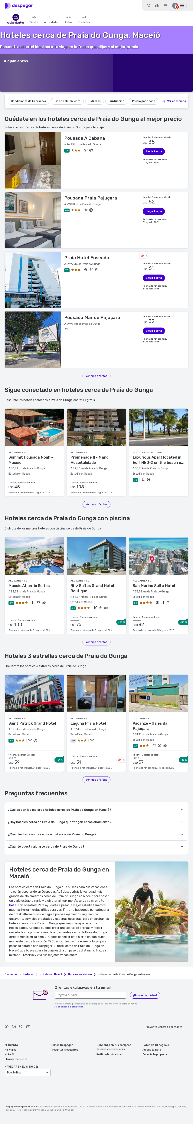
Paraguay (10, 1110)
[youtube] (28, 1027)
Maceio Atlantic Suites (29, 585)
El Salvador (125, 1106)
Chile (81, 1106)
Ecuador (113, 1106)
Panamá (182, 1106)
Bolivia (66, 1106)
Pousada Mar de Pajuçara (92, 317)
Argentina (56, 1106)
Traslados (84, 22)
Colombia (90, 1106)
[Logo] (19, 6)
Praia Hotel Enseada (86, 257)
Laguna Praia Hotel (88, 723)
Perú (18, 1110)
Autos (68, 22)
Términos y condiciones (110, 1049)
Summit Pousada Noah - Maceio (30, 460)
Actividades (51, 22)
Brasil (74, 1106)
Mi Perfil (9, 1054)
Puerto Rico (44, 1106)
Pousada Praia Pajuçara (90, 198)
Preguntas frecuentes (64, 1049)
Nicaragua (170, 1106)
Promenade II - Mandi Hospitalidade (90, 460)
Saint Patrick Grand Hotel (32, 723)
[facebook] (6, 1027)
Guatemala (138, 1106)
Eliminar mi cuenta (16, 1059)
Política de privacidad (109, 1054)
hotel (13, 905)
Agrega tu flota (151, 1049)
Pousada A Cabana (84, 138)
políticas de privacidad (70, 1006)
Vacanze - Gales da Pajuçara (150, 726)
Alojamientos (16, 22)
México (160, 1106)
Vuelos (34, 22)
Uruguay (69, 1110)
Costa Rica (102, 1106)
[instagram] (14, 1027)
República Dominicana (34, 1110)
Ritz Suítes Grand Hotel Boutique (92, 588)
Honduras (150, 1106)
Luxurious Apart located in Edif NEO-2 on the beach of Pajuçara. (158, 460)
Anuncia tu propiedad (155, 1054)
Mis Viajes (10, 1049)
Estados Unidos (55, 1110)
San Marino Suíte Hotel (154, 585)
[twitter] (21, 1027)
